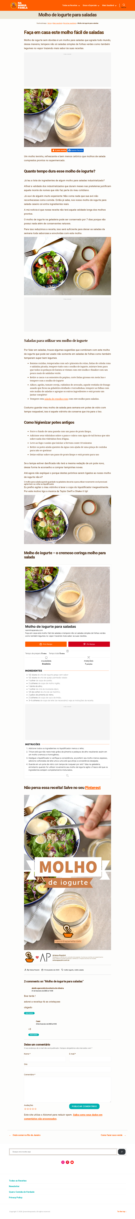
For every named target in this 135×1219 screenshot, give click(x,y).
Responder (29, 1013)
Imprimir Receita (77, 150)
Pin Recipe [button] (90, 644)
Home (49, 23)
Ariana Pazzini (34, 970)
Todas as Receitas (69, 5)
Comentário (29, 1075)
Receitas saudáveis (69, 23)
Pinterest (93, 787)
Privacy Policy (15, 1197)
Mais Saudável (108, 5)
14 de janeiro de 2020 (51, 970)
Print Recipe (47, 644)
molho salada (79, 970)
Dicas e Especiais (90, 5)
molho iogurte (69, 970)
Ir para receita (60, 150)
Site (25, 1064)
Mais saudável (57, 23)
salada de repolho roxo (56, 398)
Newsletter (14, 1186)
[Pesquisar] (122, 1152)
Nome (27, 1054)
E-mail (72, 1054)
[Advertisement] (67, 70)
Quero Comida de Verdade (21, 1192)
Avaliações (28, 1105)
